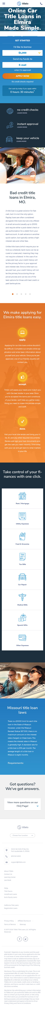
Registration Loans (10, 908)
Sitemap (23, 924)
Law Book (7, 880)
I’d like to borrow (23, 47)
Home (10, 35)
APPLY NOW (22, 76)
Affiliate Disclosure (24, 921)
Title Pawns (8, 891)
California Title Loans (11, 905)
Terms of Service (10, 924)
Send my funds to (22, 59)
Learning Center (10, 877)
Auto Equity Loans (10, 897)
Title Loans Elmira (30, 35)
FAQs (6, 888)
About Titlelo (8, 871)
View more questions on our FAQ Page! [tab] (22, 804)
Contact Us (8, 874)
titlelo (25, 3)
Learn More (22, 113)
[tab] (12, 294)
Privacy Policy (9, 921)
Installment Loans (10, 894)
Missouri (17, 35)
